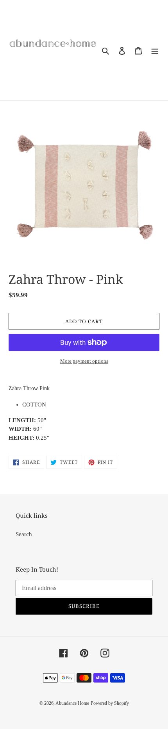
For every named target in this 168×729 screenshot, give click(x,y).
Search (24, 534)
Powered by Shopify (110, 703)
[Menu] (155, 50)
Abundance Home (72, 703)
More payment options (84, 361)
